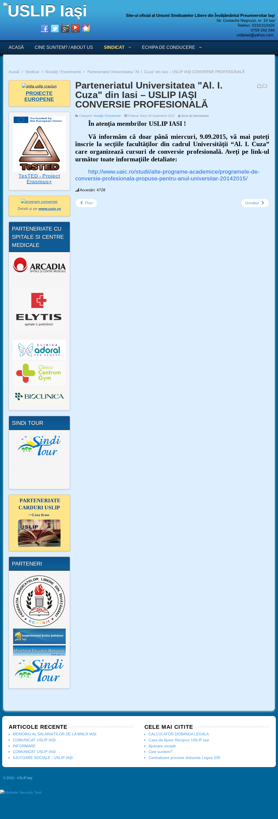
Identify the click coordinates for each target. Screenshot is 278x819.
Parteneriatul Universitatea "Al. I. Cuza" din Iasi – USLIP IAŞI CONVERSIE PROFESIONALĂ (149, 94)
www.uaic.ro (50, 208)
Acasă (14, 72)
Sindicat (32, 72)
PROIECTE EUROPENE (39, 96)
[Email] (265, 87)
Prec (88, 203)
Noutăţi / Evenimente (63, 72)
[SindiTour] (39, 445)
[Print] (259, 87)
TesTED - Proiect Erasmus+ (39, 179)
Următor (252, 203)
